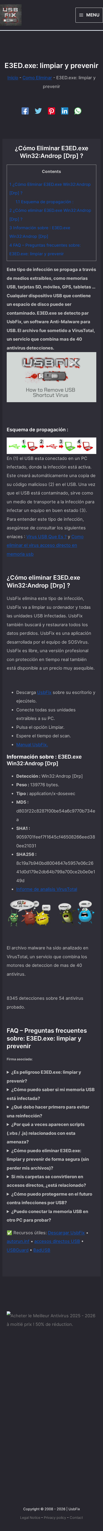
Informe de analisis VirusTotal (46, 889)
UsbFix (44, 692)
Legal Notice (30, 1517)
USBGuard (18, 1250)
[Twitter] (38, 111)
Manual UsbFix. (32, 744)
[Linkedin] (64, 111)
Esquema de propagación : (45, 201)
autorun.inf (18, 1241)
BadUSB (41, 1250)
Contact (76, 1517)
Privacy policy (55, 1517)
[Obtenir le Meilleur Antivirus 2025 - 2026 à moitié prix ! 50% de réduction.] (51, 1319)
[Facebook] (25, 111)
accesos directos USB (57, 1241)
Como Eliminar (37, 77)
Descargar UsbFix (66, 1232)
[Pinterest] (51, 111)
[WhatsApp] (77, 111)
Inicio (12, 77)
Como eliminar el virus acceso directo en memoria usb (45, 545)
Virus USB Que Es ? (46, 536)
